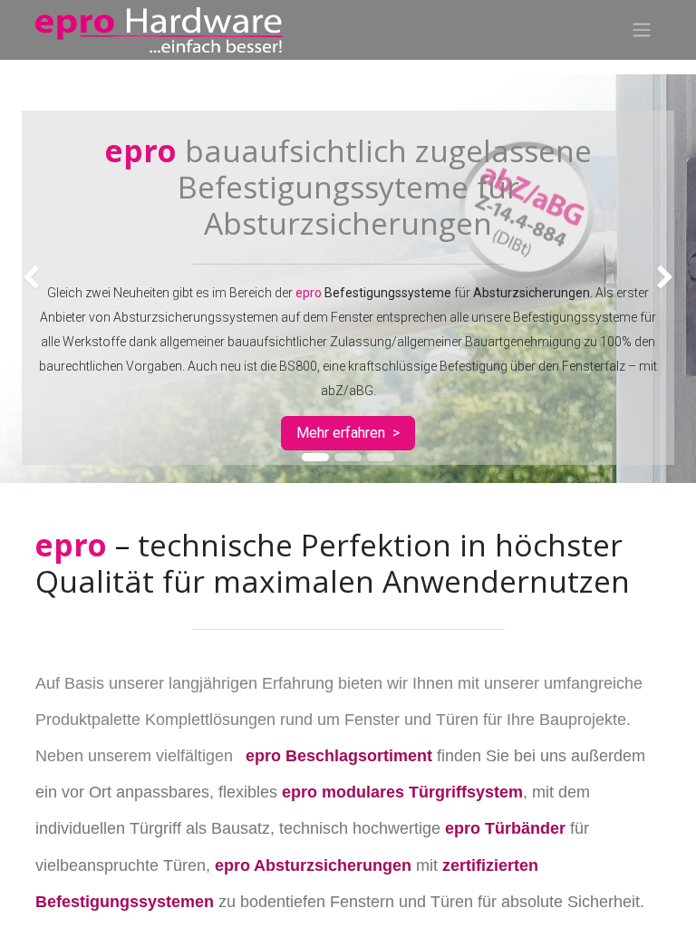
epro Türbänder (505, 828)
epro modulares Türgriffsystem (402, 792)
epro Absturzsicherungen (313, 865)
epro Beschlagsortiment (339, 756)
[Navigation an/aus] (642, 30)
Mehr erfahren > (348, 432)
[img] (27, 278)
